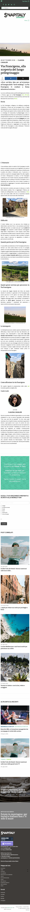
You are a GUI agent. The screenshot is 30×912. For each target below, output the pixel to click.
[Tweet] (23, 78)
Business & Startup (7, 726)
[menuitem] (15, 868)
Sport (2, 885)
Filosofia (3, 868)
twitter (2, 896)
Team (2, 869)
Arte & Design (4, 884)
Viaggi (9, 759)
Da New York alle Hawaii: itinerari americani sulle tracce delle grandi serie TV (14, 763)
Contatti (3, 871)
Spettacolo (3, 881)
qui (28, 386)
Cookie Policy (26, 906)
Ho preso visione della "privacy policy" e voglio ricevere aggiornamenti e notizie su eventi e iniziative (14, 520)
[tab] (15, 869)
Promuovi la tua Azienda (6, 874)
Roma (15, 98)
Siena (28, 191)
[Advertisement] (15, 32)
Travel (3, 759)
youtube (3, 894)
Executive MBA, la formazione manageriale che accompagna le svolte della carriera (14, 730)
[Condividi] (11, 78)
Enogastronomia (5, 877)
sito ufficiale (25, 95)
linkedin (2, 898)
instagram (3, 900)
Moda (2, 879)
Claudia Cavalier (15, 412)
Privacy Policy (19, 906)
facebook (3, 892)
